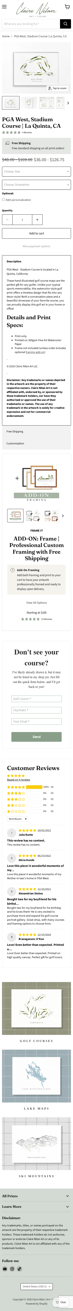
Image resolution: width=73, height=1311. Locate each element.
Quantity (7, 210)
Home (6, 36)
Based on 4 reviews (18, 780)
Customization (15, 444)
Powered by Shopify (36, 1304)
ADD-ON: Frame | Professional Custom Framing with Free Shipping (36, 548)
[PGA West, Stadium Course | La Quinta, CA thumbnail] (10, 102)
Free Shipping (14, 432)
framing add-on (35, 352)
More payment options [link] (36, 246)
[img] (28, 831)
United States (35, 1286)
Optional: (8, 193)
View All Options (36, 602)
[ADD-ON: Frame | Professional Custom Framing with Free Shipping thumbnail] (15, 515)
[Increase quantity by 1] (37, 219)
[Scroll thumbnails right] (67, 103)
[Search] (65, 24)
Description (14, 262)
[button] (16, 787)
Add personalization (18, 199)
